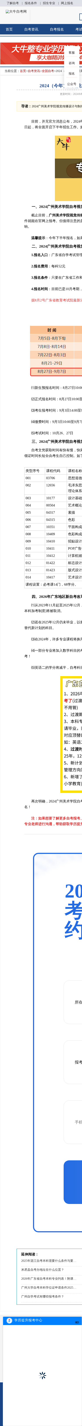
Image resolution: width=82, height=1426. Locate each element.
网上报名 (67, 3)
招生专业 (49, 3)
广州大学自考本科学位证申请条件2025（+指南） (49, 1287)
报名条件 (31, 3)
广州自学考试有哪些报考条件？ (42, 1296)
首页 (9, 29)
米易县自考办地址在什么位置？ (42, 1269)
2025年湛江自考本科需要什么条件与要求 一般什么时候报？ (49, 1260)
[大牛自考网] (16, 11)
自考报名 (57, 29)
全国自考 (48, 71)
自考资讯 (31, 29)
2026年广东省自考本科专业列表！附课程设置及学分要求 (49, 1278)
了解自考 (13, 3)
